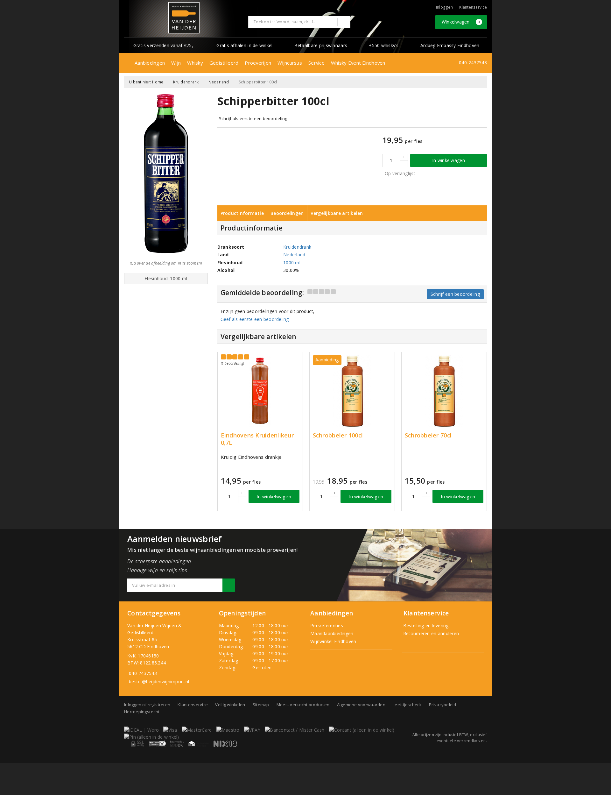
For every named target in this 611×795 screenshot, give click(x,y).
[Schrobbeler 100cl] (352, 391)
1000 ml (291, 262)
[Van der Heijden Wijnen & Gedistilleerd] (184, 17)
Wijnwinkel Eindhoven (333, 641)
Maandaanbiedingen (332, 633)
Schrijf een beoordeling (455, 294)
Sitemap (261, 704)
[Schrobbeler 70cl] (444, 391)
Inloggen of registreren (147, 704)
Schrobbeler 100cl (338, 435)
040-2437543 (473, 63)
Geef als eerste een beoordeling (255, 319)
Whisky (195, 63)
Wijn (176, 63)
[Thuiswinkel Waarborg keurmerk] (198, 744)
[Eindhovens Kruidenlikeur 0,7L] (260, 391)
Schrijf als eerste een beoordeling (253, 118)
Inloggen (444, 7)
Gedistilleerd (223, 63)
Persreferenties (326, 625)
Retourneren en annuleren (430, 633)
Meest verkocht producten (303, 704)
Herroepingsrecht (141, 711)
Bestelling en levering (425, 625)
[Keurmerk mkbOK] (177, 744)
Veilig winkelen (230, 704)
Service (316, 63)
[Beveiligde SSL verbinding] (157, 744)
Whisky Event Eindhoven (358, 63)
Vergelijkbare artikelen (337, 213)
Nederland (218, 82)
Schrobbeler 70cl (428, 435)
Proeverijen (258, 63)
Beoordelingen (287, 213)
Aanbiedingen (150, 63)
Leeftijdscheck (407, 704)
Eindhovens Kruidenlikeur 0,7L (257, 439)
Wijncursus (289, 63)
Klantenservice (473, 7)
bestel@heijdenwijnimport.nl (159, 681)
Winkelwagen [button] (461, 22)
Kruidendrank (186, 82)
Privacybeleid (442, 704)
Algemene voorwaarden (361, 704)
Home (157, 82)
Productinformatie (242, 213)
